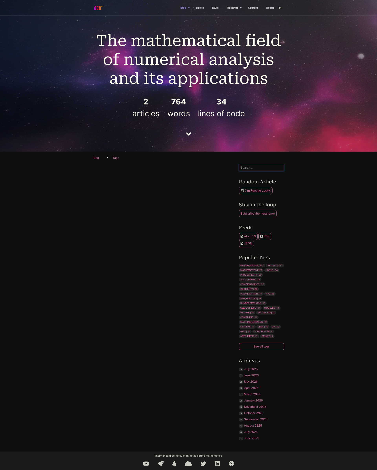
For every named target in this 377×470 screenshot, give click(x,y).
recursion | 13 (266, 312)
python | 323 (274, 265)
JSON (247, 243)
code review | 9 (263, 331)
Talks (215, 7)
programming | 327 (252, 265)
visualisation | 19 (251, 294)
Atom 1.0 (249, 236)
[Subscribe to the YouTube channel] (146, 463)
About (270, 7)
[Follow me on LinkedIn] (217, 463)
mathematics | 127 (251, 270)
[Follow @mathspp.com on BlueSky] (188, 463)
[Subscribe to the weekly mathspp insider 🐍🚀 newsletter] (161, 463)
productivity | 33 (251, 275)
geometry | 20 (248, 289)
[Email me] (231, 463)
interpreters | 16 (250, 298)
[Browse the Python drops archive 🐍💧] (174, 463)
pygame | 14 (247, 312)
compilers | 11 (248, 317)
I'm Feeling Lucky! (257, 190)
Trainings (232, 7)
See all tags (261, 346)
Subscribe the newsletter (258, 213)
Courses (253, 7)
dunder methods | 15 (252, 303)
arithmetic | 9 (249, 336)
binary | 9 (267, 336)
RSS (266, 236)
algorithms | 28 (250, 279)
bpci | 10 (245, 331)
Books (200, 7)
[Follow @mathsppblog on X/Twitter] (203, 463)
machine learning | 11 (253, 322)
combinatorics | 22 (252, 284)
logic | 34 (272, 270)
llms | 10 (263, 327)
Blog (183, 7)
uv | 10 (275, 327)
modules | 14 (271, 308)
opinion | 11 (247, 327)
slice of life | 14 (250, 308)
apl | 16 (270, 294)
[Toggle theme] (280, 8)
